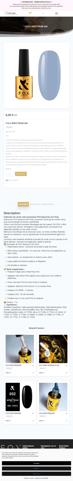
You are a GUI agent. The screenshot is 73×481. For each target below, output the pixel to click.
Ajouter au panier (21, 173)
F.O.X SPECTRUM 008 (13, 365)
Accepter (36, 463)
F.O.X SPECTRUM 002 (13, 413)
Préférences (36, 474)
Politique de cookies (29, 478)
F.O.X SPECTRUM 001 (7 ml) (49, 365)
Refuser (36, 468)
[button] (66, 46)
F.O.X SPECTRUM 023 (47, 413)
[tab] (23, 204)
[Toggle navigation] (56, 13)
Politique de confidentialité (41, 478)
